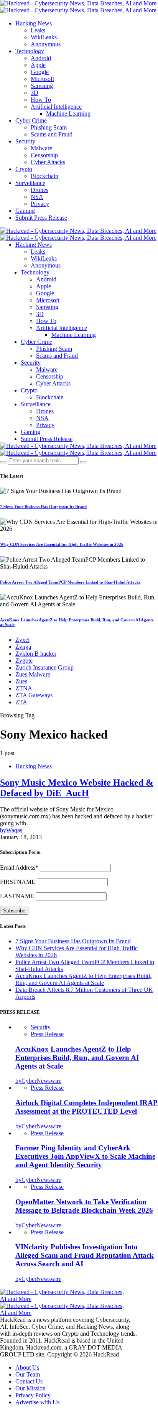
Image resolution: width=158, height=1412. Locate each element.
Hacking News (33, 23)
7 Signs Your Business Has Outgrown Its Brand (43, 506)
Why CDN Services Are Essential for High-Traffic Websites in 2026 (61, 544)
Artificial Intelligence (56, 106)
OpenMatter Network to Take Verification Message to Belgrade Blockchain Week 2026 (84, 1206)
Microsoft (42, 79)
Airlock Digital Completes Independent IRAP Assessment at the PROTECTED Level (86, 1107)
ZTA (21, 702)
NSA (37, 197)
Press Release (47, 1034)
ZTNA (23, 688)
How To (41, 99)
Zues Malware (32, 674)
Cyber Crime (31, 120)
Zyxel (22, 639)
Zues (21, 681)
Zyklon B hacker (35, 653)
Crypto (23, 169)
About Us (27, 1367)
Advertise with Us (37, 1402)
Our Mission (30, 1388)
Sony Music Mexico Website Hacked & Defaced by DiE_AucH (76, 788)
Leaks (38, 30)
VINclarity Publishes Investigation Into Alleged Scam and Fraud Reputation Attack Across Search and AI (84, 1255)
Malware (41, 148)
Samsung (42, 85)
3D (34, 92)
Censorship (44, 155)
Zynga (23, 646)
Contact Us (29, 1381)
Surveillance (30, 183)
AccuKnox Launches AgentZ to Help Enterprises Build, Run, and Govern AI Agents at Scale (83, 979)
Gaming (25, 210)
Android (41, 58)
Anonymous (46, 44)
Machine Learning (68, 113)
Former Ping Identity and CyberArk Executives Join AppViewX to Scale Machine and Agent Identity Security (85, 1156)
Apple (38, 65)
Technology (29, 51)
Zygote (24, 660)
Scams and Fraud (51, 134)
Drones (39, 190)
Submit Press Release (41, 217)
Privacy (40, 203)
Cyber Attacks (48, 162)
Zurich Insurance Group (44, 667)
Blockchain (44, 176)
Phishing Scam (49, 127)
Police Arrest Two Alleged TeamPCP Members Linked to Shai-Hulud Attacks (70, 582)
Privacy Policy (33, 1395)
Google (40, 72)
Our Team (27, 1374)
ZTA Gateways (34, 695)
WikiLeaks (44, 37)
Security (25, 141)
